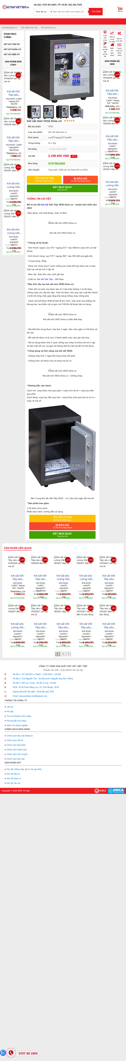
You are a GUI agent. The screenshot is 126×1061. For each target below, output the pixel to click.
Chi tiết (8, 112)
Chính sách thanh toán (17, 749)
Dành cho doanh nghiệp (17, 725)
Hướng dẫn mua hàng (16, 721)
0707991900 (56, 163)
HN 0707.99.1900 (27, 692)
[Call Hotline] (11, 1053)
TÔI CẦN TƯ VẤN (44, 179)
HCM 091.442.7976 (45, 692)
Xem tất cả (41, 11)
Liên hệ (10, 707)
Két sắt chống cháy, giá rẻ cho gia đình (24, 769)
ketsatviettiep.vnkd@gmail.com (33, 696)
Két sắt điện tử (12, 54)
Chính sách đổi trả (15, 740)
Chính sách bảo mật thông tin (20, 736)
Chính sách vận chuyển (17, 754)
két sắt (44, 204)
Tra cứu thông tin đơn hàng (19, 716)
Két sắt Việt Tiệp (45, 279)
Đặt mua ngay (62, 188)
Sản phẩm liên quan (18, 548)
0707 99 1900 (28, 1053)
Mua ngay (18, 112)
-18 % (74, 156)
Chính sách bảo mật (16, 759)
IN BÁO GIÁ (80, 179)
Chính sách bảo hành (16, 745)
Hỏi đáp (10, 711)
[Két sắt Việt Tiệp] (15, 6)
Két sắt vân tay (12, 44)
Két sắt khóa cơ (12, 49)
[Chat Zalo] (3, 1053)
